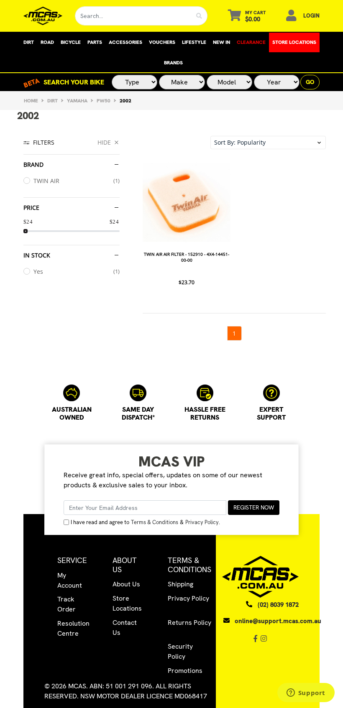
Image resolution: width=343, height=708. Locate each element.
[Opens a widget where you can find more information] (306, 693)
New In (221, 42)
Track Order (66, 604)
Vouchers (162, 42)
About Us (126, 584)
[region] (71, 238)
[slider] (25, 231)
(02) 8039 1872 (278, 605)
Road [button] (47, 42)
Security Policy (180, 651)
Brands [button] (173, 62)
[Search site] (199, 15)
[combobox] (133, 15)
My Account (69, 580)
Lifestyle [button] (194, 42)
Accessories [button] (125, 42)
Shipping (180, 584)
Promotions (185, 670)
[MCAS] (42, 16)
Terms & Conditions (154, 522)
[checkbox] (71, 181)
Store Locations (294, 42)
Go (310, 82)
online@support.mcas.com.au (278, 621)
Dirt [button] (28, 42)
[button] (268, 142)
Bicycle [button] (71, 42)
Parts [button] (94, 42)
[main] (234, 249)
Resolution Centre (73, 628)
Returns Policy (189, 622)
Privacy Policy (202, 522)
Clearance (251, 42)
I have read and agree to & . (145, 522)
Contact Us (125, 627)
